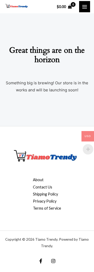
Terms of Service (47, 208)
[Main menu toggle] (84, 6)
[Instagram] (53, 261)
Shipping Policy (45, 194)
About (38, 180)
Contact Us (42, 187)
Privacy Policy (44, 201)
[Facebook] (40, 261)
